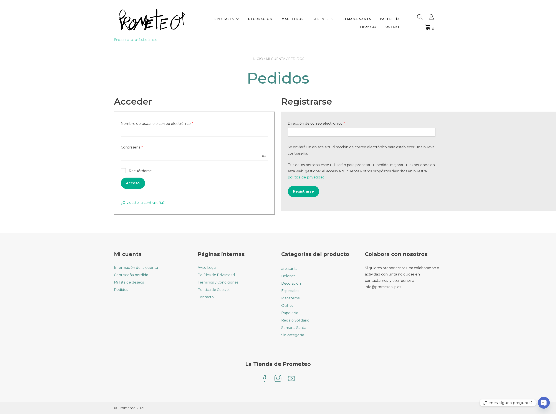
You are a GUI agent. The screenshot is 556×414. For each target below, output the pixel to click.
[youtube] (291, 379)
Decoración (260, 19)
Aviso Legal (207, 268)
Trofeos (368, 27)
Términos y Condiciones (218, 282)
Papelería (390, 19)
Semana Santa (357, 19)
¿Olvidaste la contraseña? (143, 203)
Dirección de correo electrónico (326, 123)
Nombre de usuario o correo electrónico (166, 123)
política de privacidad (306, 177)
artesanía (289, 269)
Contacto (206, 297)
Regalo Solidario (295, 320)
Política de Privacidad (216, 275)
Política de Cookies (214, 290)
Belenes (321, 19)
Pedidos (121, 290)
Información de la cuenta (136, 268)
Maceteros (292, 19)
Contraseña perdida (131, 275)
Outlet (393, 27)
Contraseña (141, 147)
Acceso (133, 183)
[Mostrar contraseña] (264, 156)
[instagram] (278, 379)
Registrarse (303, 191)
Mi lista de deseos (129, 282)
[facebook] (264, 379)
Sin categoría (292, 335)
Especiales (223, 19)
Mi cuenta (275, 59)
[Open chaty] (544, 403)
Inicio (257, 59)
